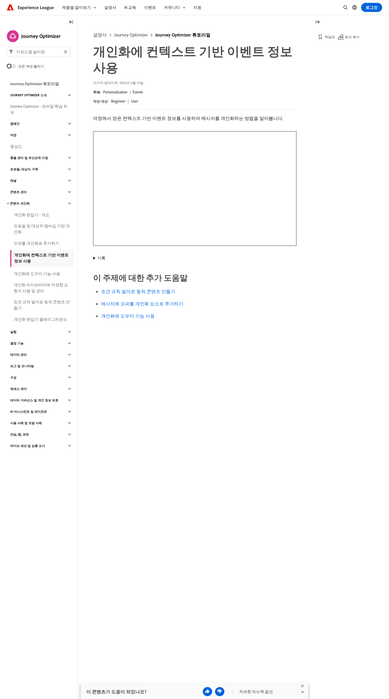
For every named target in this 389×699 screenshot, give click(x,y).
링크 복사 (352, 37)
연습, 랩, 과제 (19, 434)
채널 (13, 181)
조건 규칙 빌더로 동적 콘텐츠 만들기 (138, 291)
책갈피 (330, 37)
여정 (13, 135)
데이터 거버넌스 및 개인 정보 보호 (34, 400)
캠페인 (15, 124)
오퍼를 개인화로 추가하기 (36, 243)
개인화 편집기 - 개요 (31, 214)
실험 (13, 332)
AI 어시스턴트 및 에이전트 (28, 412)
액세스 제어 (18, 389)
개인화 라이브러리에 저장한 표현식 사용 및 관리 (41, 287)
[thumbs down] (219, 691)
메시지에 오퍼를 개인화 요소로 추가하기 (142, 303)
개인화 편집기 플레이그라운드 (40, 319)
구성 (13, 377)
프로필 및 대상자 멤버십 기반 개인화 (42, 228)
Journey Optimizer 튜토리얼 (182, 35)
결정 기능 (17, 343)
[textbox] (38, 52)
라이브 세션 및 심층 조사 (27, 446)
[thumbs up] (207, 691)
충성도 (16, 146)
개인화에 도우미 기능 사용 (128, 316)
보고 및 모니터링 (22, 366)
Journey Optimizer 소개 (28, 95)
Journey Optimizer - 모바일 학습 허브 (38, 109)
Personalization (115, 92)
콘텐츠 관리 (18, 192)
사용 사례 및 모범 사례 (26, 423)
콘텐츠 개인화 (20, 203)
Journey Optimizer (131, 35)
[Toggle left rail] (71, 22)
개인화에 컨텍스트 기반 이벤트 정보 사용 (41, 257)
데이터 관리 (18, 355)
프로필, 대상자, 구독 (24, 169)
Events (138, 92)
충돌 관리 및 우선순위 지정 (29, 158)
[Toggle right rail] (317, 22)
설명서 (100, 35)
